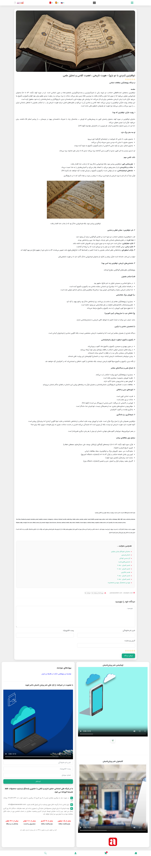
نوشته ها (87, 593)
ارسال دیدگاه (128, 655)
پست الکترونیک (68, 630)
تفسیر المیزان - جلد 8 (124, 579)
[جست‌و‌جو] (45, 853)
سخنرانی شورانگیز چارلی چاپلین (121, 551)
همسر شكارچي (126, 572)
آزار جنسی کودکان (125, 558)
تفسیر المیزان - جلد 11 (124, 565)
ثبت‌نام (38, 781)
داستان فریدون (126, 555)
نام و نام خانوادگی (129, 630)
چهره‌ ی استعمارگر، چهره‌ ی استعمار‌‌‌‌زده (119, 582)
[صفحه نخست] (136, 853)
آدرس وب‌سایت (129, 640)
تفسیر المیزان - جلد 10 (124, 569)
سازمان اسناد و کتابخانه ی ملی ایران (43, 674)
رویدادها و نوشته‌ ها (97, 593)
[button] (75, 853)
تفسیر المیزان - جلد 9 (124, 576)
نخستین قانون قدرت (124, 562)
